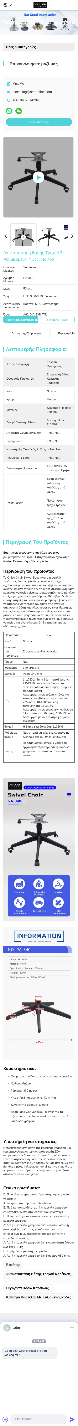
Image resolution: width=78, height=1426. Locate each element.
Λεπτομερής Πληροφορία (26, 333)
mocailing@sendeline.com (32, 92)
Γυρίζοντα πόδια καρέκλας (27, 1288)
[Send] (72, 1419)
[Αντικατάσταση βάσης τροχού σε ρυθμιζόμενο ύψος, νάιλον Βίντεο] (38, 177)
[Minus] (72, 1327)
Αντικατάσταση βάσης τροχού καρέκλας (38, 1274)
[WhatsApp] (9, 111)
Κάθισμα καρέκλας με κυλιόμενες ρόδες (38, 1297)
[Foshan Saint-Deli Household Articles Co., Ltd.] (40, 5)
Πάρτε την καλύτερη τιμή (23, 319)
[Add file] (5, 1419)
